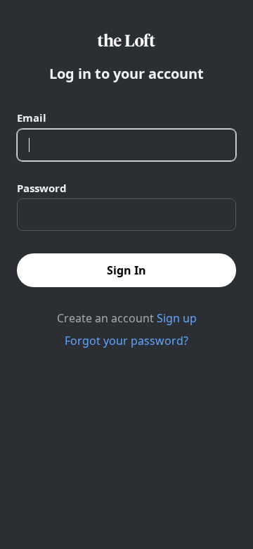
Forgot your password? (126, 340)
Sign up (177, 318)
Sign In (126, 270)
